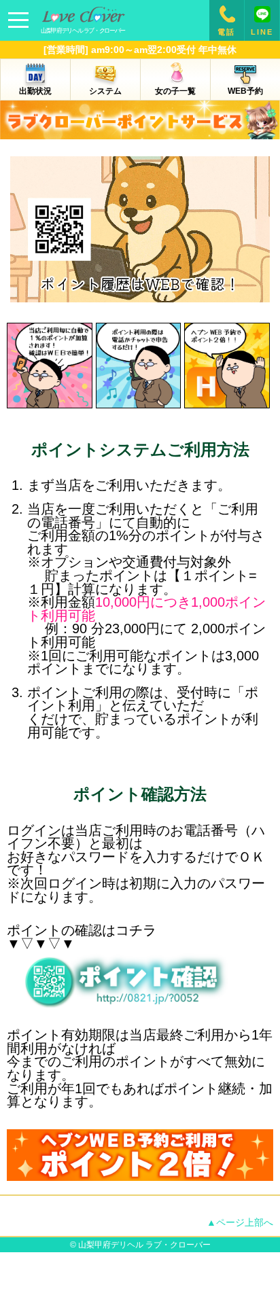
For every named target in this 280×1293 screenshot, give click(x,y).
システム (105, 91)
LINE (262, 32)
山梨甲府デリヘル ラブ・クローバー (144, 1245)
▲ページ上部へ (240, 1222)
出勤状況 (35, 91)
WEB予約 (245, 91)
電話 (226, 32)
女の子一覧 (175, 91)
